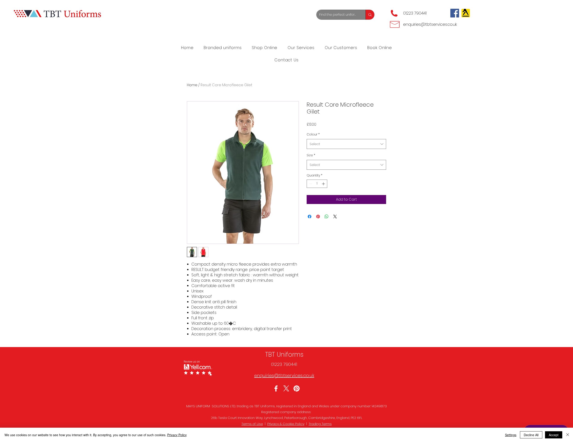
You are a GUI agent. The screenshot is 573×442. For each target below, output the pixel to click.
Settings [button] (510, 435)
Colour (313, 134)
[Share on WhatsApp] (326, 216)
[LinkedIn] (297, 388)
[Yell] (465, 13)
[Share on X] (335, 216)
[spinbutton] (317, 184)
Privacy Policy (177, 435)
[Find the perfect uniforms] (370, 14)
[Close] (567, 434)
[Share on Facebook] (309, 216)
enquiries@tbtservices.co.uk (430, 24)
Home (192, 85)
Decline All (531, 435)
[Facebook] (454, 13)
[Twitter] (286, 388)
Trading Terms (320, 423)
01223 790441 (415, 13)
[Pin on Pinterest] (318, 216)
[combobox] (346, 144)
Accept (553, 435)
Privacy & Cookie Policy (285, 423)
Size (311, 155)
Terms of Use (252, 423)
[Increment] (324, 184)
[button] (301, 47)
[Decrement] (310, 184)
